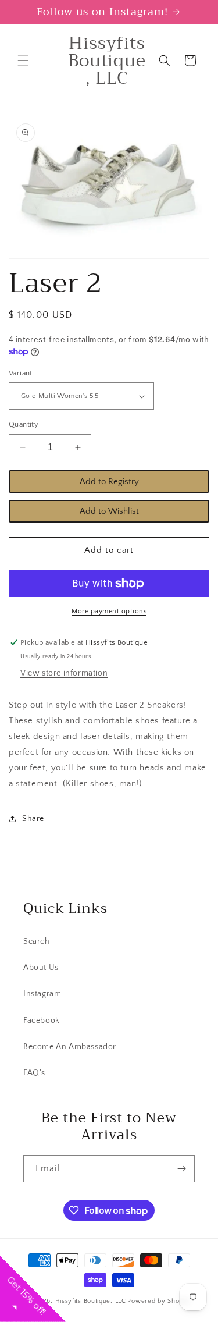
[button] (23, 60)
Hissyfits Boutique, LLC (90, 1301)
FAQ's (34, 1073)
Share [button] (33, 818)
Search (36, 941)
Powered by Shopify (159, 1301)
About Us (41, 967)
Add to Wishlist (109, 511)
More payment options (109, 611)
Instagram (42, 993)
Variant (21, 373)
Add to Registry (109, 481)
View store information (64, 673)
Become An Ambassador (69, 1046)
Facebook (41, 1020)
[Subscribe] (181, 1168)
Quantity (23, 424)
